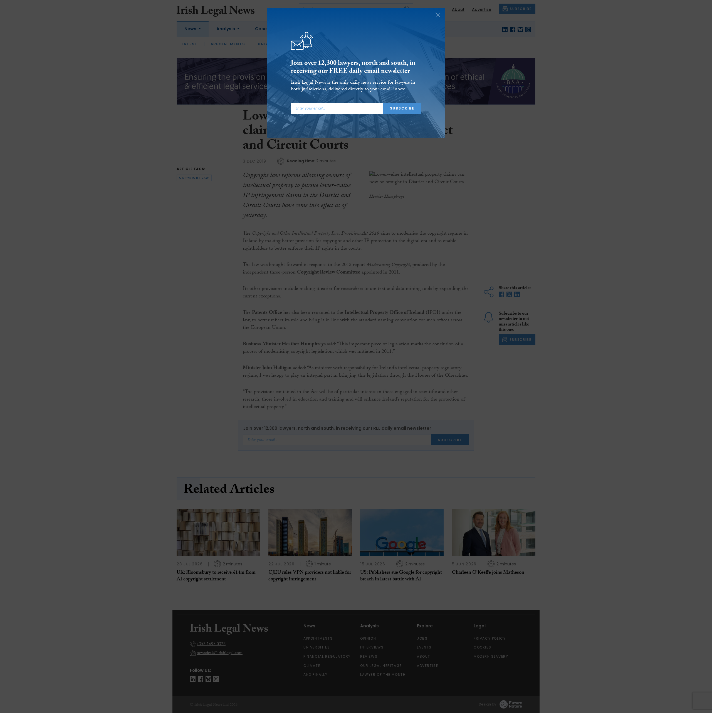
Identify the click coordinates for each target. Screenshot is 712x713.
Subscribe (402, 108)
